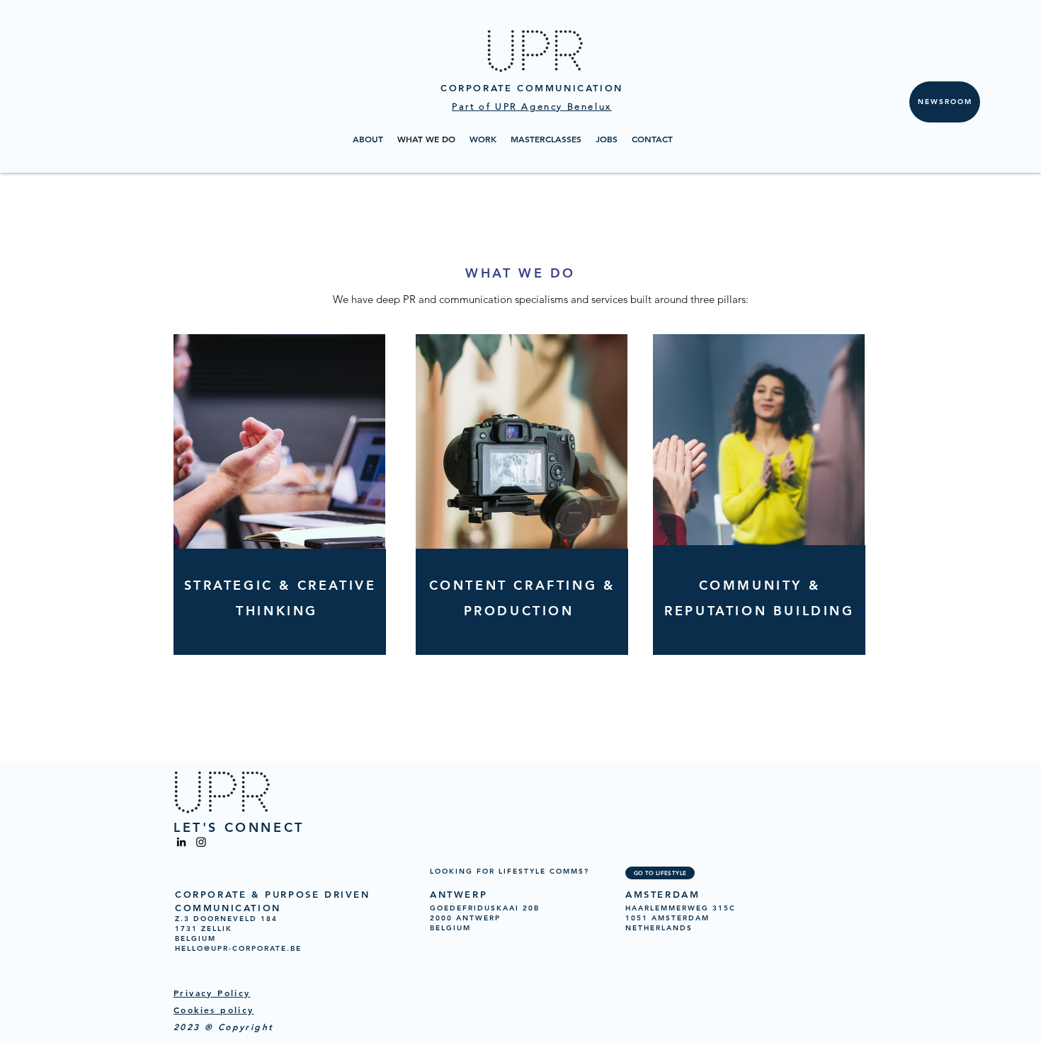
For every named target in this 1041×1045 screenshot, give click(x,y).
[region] (518, 538)
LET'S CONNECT (239, 827)
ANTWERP (458, 894)
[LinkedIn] (181, 841)
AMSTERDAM (662, 894)
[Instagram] (201, 841)
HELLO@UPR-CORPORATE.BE (238, 948)
